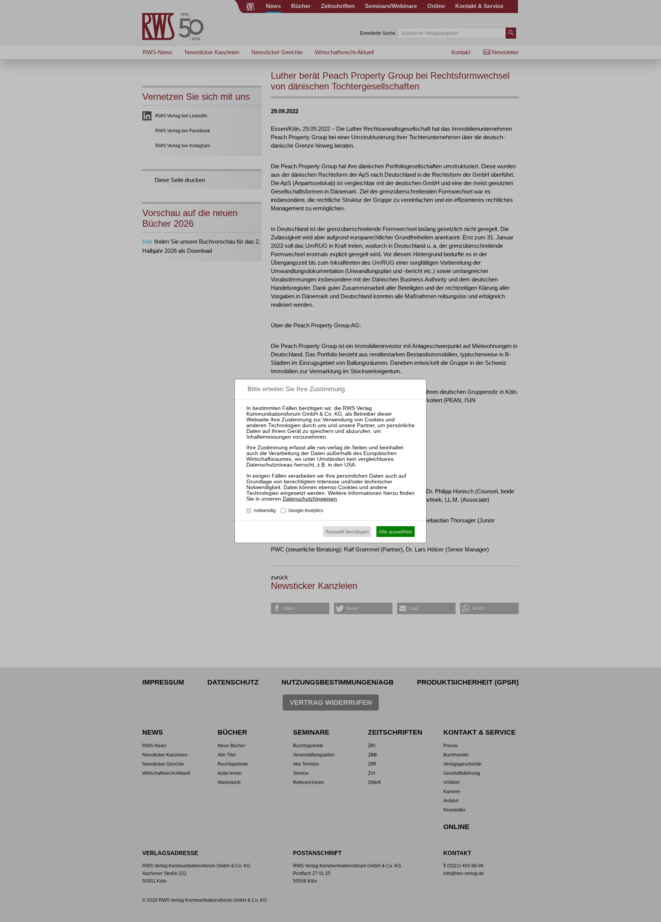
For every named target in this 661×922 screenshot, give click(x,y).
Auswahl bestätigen (347, 532)
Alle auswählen (395, 532)
